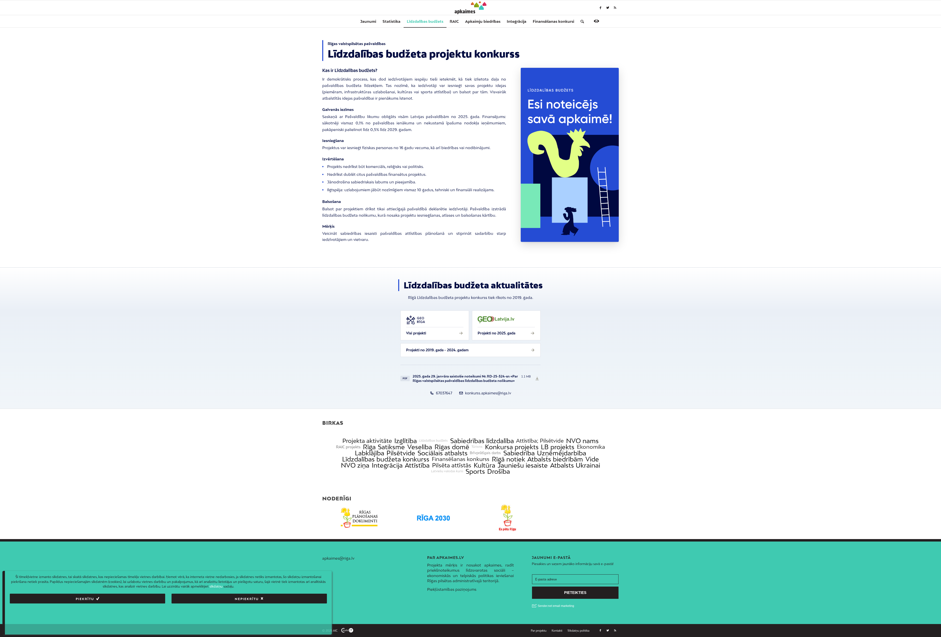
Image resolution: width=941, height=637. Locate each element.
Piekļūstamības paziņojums (451, 589)
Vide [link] (592, 459)
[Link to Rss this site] (615, 7)
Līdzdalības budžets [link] (433, 440)
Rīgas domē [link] (451, 447)
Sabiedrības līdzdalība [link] (482, 441)
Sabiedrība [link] (519, 453)
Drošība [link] (498, 471)
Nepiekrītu (247, 599)
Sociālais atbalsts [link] (443, 453)
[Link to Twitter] (607, 7)
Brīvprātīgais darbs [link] (485, 453)
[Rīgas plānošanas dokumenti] (359, 518)
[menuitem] (368, 21)
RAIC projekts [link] (348, 447)
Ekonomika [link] (591, 446)
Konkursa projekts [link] (512, 447)
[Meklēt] (580, 21)
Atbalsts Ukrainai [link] (575, 465)
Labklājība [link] (369, 453)
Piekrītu (85, 599)
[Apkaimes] (471, 7)
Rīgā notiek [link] (508, 459)
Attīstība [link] (417, 465)
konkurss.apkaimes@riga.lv (488, 393)
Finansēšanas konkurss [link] (460, 459)
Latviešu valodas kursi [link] (447, 471)
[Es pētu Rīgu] (508, 518)
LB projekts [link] (557, 447)
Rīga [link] (369, 447)
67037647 (444, 393)
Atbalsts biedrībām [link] (555, 459)
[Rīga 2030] (433, 518)
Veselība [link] (419, 447)
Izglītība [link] (405, 441)
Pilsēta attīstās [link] (451, 465)
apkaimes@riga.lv (338, 558)
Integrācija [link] (387, 465)
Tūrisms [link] (477, 446)
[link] (553, 21)
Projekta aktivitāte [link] (367, 441)
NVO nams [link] (582, 441)
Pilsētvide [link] (400, 453)
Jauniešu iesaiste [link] (522, 465)
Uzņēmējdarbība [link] (561, 453)
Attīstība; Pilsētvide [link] (540, 440)
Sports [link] (475, 471)
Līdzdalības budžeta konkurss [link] (385, 459)
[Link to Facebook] (600, 7)
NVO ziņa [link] (355, 465)
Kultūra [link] (484, 465)
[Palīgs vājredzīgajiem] (596, 21)
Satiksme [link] (391, 447)
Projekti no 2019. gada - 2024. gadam (437, 350)
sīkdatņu (216, 586)
